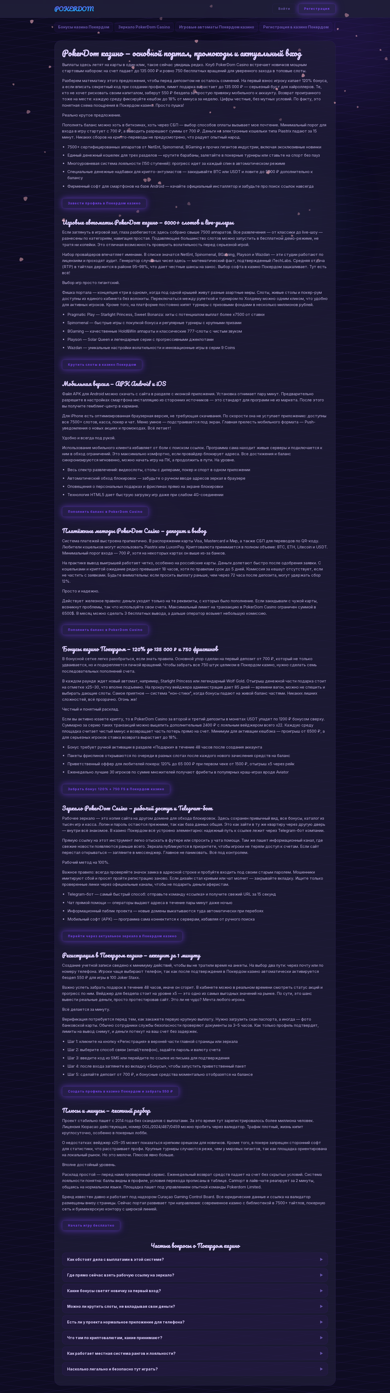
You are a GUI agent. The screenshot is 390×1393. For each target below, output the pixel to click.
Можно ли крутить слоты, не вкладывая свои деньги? (121, 1306)
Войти (284, 9)
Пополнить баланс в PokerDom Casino (105, 512)
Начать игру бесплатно (91, 1225)
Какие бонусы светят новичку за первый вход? (114, 1290)
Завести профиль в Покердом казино (104, 203)
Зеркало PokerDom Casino (144, 27)
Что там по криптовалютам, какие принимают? (114, 1337)
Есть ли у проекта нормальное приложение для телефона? (126, 1322)
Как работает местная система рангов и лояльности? (121, 1353)
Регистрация (317, 9)
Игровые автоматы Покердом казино (216, 27)
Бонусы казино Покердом (83, 27)
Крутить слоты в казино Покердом (102, 365)
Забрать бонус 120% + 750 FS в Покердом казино (116, 789)
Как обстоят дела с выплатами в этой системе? (115, 1259)
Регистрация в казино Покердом (296, 27)
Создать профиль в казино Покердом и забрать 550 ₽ (120, 1091)
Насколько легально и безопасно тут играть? (112, 1369)
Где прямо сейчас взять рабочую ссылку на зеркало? (120, 1275)
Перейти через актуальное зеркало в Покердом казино (122, 936)
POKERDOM (74, 8)
